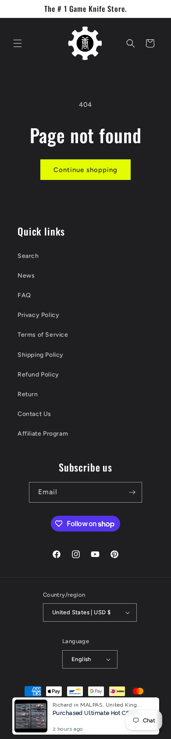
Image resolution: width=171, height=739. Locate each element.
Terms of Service (43, 334)
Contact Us (34, 414)
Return (28, 394)
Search (28, 256)
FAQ (24, 295)
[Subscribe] (132, 492)
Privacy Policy (38, 315)
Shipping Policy (41, 355)
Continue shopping (85, 170)
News (26, 275)
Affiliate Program (43, 433)
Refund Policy (38, 374)
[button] (17, 43)
